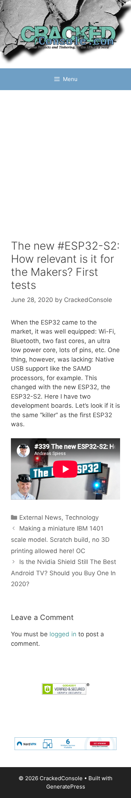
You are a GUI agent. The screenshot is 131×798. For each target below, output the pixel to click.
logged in (62, 634)
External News (40, 517)
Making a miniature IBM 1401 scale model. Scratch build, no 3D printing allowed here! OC (60, 539)
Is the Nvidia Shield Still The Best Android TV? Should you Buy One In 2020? (63, 573)
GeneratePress (65, 786)
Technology (82, 517)
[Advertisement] (65, 159)
